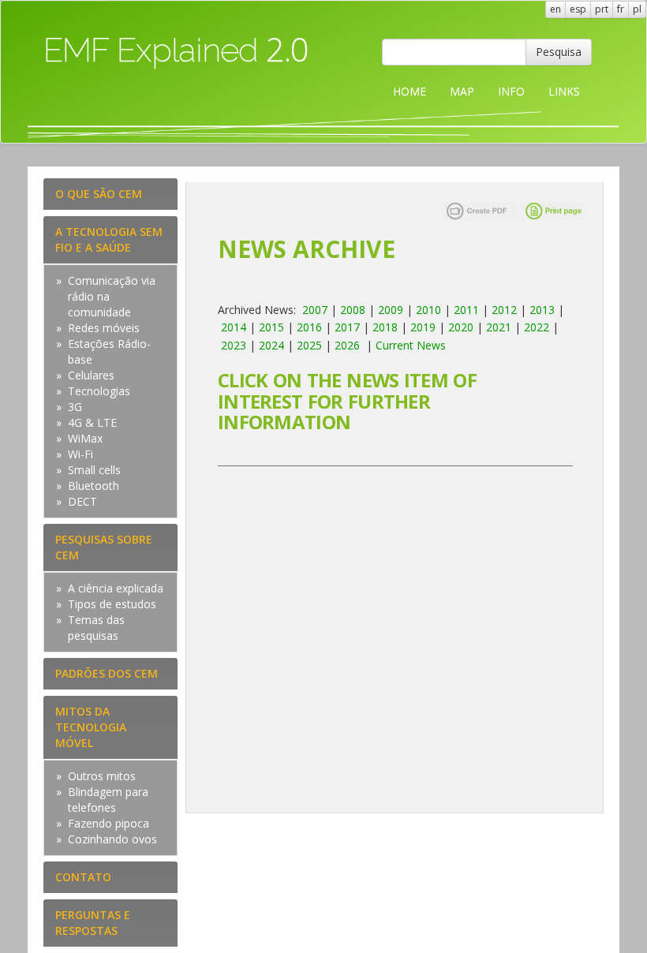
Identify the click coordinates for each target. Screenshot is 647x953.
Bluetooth (93, 485)
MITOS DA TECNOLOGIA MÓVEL (90, 727)
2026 (347, 345)
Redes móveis (104, 327)
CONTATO (83, 876)
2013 (542, 309)
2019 (423, 327)
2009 (390, 309)
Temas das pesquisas (96, 627)
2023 (233, 345)
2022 (536, 327)
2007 (314, 309)
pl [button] (637, 9)
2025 (309, 345)
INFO (511, 91)
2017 (347, 327)
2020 (460, 327)
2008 (352, 309)
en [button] (555, 9)
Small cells (94, 469)
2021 (498, 327)
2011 (466, 309)
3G (75, 406)
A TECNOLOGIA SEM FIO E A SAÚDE (109, 239)
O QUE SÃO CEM (98, 193)
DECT (82, 501)
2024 (271, 345)
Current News (411, 345)
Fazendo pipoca (108, 823)
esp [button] (578, 9)
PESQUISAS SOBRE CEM (103, 547)
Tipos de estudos (112, 603)
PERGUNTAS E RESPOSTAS (92, 922)
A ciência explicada (115, 588)
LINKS (564, 91)
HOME (409, 91)
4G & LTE (92, 422)
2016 (309, 327)
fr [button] (620, 9)
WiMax (85, 438)
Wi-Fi (80, 454)
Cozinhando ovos (112, 839)
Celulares (91, 375)
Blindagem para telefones (108, 799)
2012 (504, 309)
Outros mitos (102, 775)
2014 (233, 327)
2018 (385, 327)
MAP (462, 91)
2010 (428, 309)
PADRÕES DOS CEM (106, 673)
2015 (271, 327)
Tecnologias (99, 390)
